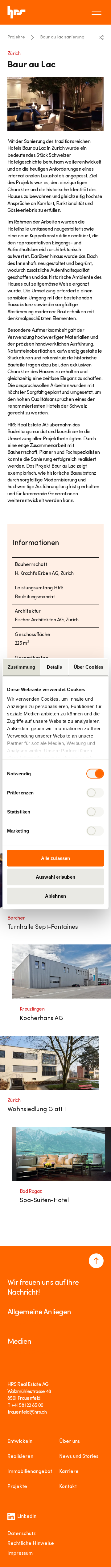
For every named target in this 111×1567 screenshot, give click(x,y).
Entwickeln (19, 1441)
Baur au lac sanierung (62, 37)
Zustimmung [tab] (21, 666)
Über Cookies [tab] (88, 666)
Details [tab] (54, 666)
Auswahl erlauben (55, 877)
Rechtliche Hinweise (30, 1543)
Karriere (69, 1471)
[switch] (95, 792)
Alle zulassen (55, 858)
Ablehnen (55, 895)
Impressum (20, 1553)
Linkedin (26, 1516)
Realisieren (20, 1456)
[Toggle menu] (97, 12)
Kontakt (68, 1486)
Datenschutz (21, 1533)
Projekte (16, 37)
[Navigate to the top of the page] (96, 1260)
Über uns (69, 1441)
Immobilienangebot (29, 1471)
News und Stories (78, 1456)
